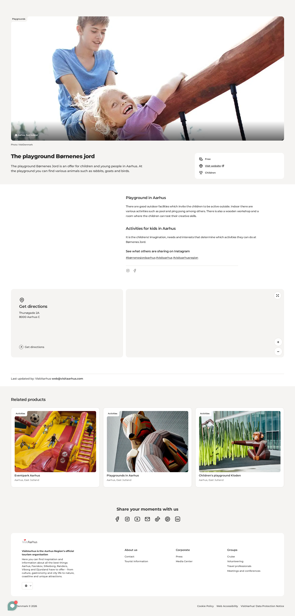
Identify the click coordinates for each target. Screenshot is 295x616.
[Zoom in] (278, 342)
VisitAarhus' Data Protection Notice (262, 606)
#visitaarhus (164, 257)
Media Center (184, 561)
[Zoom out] (278, 351)
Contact (129, 556)
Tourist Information (136, 561)
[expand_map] (277, 295)
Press (179, 556)
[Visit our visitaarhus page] (117, 519)
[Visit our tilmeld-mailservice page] (147, 519)
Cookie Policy (205, 606)
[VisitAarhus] (32, 541)
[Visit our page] (127, 519)
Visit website (213, 165)
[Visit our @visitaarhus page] (157, 519)
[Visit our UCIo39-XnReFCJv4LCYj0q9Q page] (137, 519)
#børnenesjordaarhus (140, 257)
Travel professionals (239, 566)
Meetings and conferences (243, 570)
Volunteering (235, 561)
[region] (205, 323)
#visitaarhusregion (185, 257)
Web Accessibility (227, 606)
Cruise (231, 556)
